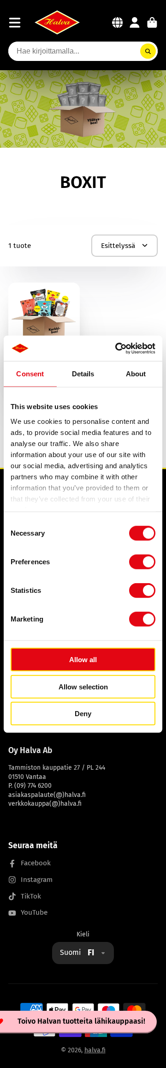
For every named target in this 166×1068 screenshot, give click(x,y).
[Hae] (148, 51)
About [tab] (136, 374)
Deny (83, 714)
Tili (134, 22)
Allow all (83, 660)
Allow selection (83, 686)
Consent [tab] (30, 374)
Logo (57, 22)
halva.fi (95, 1050)
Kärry (152, 22)
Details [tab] (83, 374)
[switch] (142, 562)
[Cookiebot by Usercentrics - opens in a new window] (117, 348)
